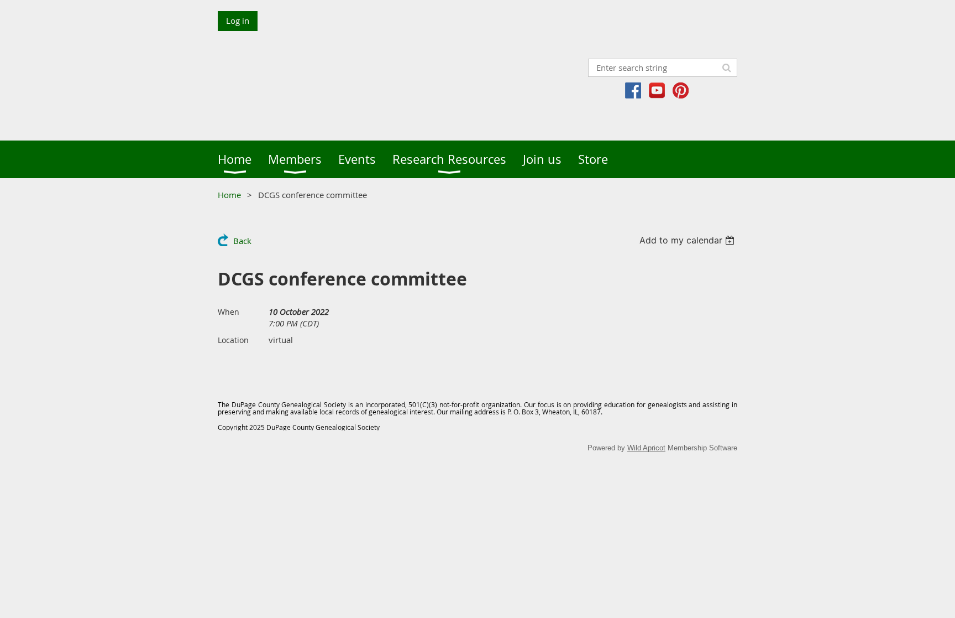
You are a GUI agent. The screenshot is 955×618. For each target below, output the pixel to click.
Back (242, 240)
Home (229, 194)
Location (233, 340)
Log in (237, 20)
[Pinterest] (681, 90)
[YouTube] (657, 90)
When (228, 312)
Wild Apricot (646, 448)
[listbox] (688, 240)
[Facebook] (633, 90)
